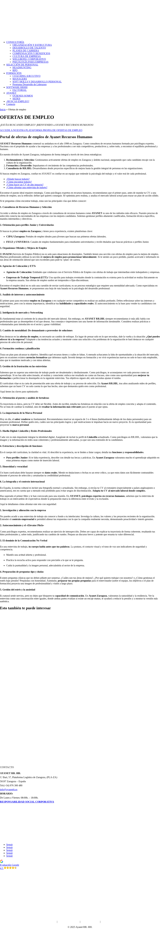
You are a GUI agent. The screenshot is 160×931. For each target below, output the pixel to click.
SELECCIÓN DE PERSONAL (22, 64)
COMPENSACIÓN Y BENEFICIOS (31, 53)
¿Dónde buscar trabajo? (18, 179)
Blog (80, 839)
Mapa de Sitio (108, 921)
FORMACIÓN (14, 73)
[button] (80, 865)
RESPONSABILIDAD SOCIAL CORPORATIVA (27, 801)
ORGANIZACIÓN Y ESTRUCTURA (32, 45)
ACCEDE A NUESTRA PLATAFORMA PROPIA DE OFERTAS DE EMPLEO (41, 130)
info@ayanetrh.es (8, 789)
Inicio (3, 109)
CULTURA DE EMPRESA (26, 56)
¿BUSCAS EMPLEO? (17, 101)
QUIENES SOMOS (22, 95)
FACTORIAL (19, 90)
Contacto (10, 104)
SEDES (16, 98)
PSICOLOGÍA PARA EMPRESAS (30, 62)
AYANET (11, 93)
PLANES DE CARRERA (25, 50)
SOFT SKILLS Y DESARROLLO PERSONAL (37, 81)
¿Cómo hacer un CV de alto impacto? (24, 184)
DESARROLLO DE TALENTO (29, 47)
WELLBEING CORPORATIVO (29, 59)
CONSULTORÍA (15, 42)
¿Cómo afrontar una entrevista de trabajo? (26, 187)
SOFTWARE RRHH (17, 87)
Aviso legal (50, 921)
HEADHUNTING (21, 67)
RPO (15, 70)
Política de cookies (90, 921)
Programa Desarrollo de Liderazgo (29, 84)
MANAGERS (19, 78)
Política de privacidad (68, 921)
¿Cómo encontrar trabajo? (19, 181)
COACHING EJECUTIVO (26, 76)
